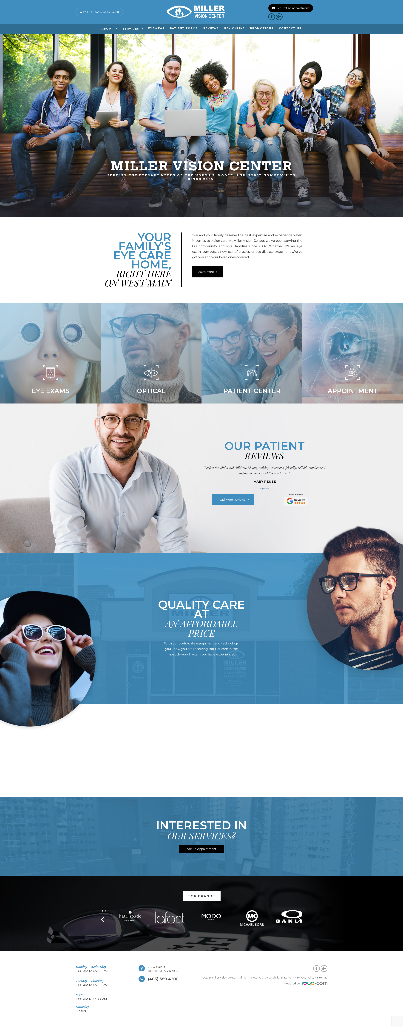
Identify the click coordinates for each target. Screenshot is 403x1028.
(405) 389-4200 (163, 979)
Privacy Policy (305, 977)
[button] (300, 918)
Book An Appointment (200, 849)
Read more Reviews (231, 499)
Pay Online (234, 28)
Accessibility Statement (279, 977)
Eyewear (156, 28)
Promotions (262, 28)
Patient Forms (184, 28)
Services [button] (131, 28)
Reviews (211, 28)
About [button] (108, 28)
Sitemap (322, 977)
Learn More (206, 272)
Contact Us (290, 28)
